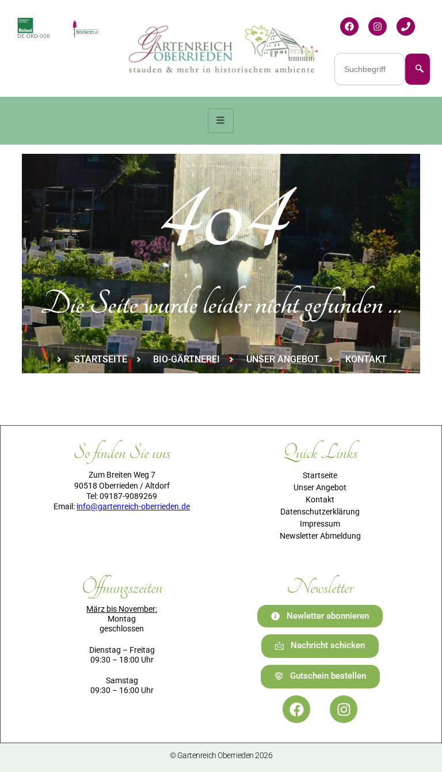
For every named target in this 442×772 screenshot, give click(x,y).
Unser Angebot (320, 487)
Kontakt (320, 499)
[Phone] (406, 26)
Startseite (320, 475)
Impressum (320, 523)
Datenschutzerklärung (320, 511)
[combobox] (369, 69)
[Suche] (417, 69)
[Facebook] (349, 26)
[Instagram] (377, 26)
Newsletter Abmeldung (320, 535)
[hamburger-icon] (221, 120)
